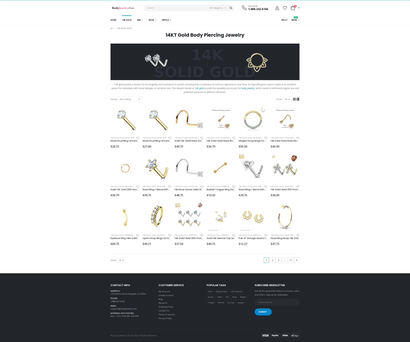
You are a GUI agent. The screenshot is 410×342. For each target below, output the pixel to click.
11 (290, 260)
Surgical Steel (221, 291)
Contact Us (164, 310)
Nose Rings (194, 138)
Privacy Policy (165, 318)
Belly (234, 297)
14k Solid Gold (117, 138)
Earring (231, 302)
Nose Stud (130, 138)
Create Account (166, 295)
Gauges (241, 302)
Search (231, 8)
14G (227, 297)
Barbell (221, 302)
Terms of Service (167, 314)
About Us (163, 302)
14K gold (199, 88)
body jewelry (247, 88)
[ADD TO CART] (134, 110)
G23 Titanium (237, 291)
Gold (210, 291)
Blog (161, 299)
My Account (164, 291)
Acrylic (211, 297)
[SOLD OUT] (230, 110)
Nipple (243, 297)
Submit (263, 311)
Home (112, 28)
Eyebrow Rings (227, 186)
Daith (219, 297)
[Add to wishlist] (137, 137)
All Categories (216, 7)
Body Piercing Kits (133, 186)
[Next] (296, 260)
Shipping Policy (166, 306)
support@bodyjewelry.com (124, 308)
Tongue (211, 302)
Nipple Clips (258, 235)
